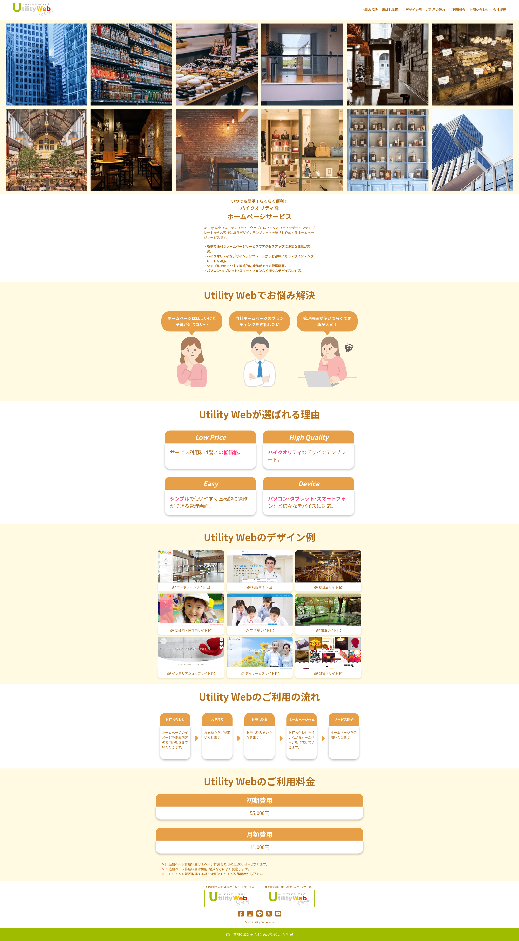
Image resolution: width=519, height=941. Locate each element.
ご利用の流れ (435, 9)
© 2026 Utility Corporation (259, 922)
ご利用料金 (457, 9)
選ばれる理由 (391, 9)
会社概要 (499, 9)
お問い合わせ (479, 9)
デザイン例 (413, 9)
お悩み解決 (370, 9)
